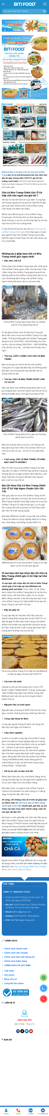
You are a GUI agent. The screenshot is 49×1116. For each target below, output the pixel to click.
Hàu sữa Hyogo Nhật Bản (26, 866)
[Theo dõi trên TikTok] (22, 1031)
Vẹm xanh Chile (14, 869)
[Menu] (3, 4)
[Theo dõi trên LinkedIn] (27, 1031)
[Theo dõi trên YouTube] (31, 1031)
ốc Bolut (27, 869)
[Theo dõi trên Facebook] (18, 1031)
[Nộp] (44, 11)
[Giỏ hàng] (45, 4)
